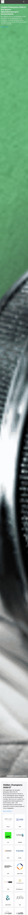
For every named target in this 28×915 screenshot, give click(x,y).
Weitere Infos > (5, 27)
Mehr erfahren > (7, 811)
